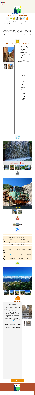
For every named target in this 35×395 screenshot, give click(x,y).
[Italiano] (4, 2)
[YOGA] (14, 224)
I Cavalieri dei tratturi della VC (12, 242)
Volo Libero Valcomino (11, 259)
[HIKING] (17, 224)
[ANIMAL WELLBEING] (27, 18)
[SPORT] (8, 18)
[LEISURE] (20, 18)
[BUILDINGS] (14, 18)
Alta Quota (10, 254)
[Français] (2, 2)
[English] (2, 4)
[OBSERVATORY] (21, 224)
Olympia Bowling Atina (11, 239)
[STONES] (17, 18)
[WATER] (23, 18)
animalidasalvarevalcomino (15, 320)
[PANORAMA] (11, 18)
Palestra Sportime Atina (11, 244)
